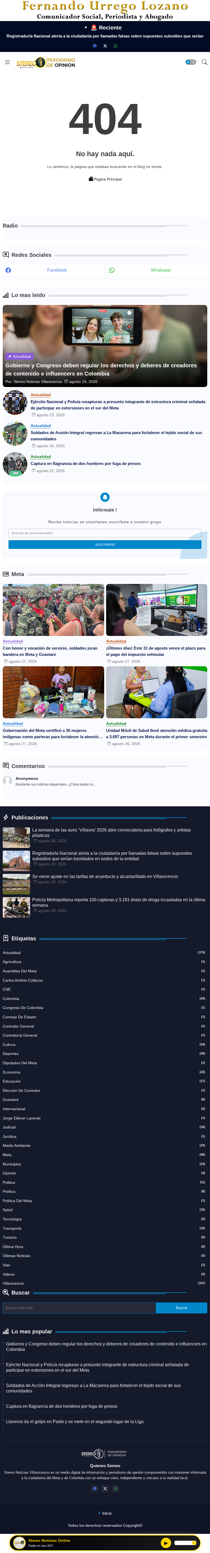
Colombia (104, 998)
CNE (104, 989)
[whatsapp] (115, 46)
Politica (104, 1182)
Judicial (104, 1127)
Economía (104, 1072)
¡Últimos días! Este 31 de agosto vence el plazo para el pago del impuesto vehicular (155, 651)
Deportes (104, 1053)
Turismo (104, 1237)
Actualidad (104, 952)
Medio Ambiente (104, 1145)
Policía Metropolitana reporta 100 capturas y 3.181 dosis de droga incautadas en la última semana (118, 902)
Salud (104, 1210)
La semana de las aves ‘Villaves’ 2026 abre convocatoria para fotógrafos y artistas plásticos (111, 833)
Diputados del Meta (104, 1063)
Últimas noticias (104, 1256)
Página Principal (108, 179)
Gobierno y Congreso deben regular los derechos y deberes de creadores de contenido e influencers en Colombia (106, 1347)
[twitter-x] (105, 46)
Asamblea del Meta (104, 971)
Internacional (104, 1109)
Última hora (104, 1246)
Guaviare (104, 1099)
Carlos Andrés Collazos (104, 980)
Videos (104, 1274)
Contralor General (104, 1026)
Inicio (107, 1513)
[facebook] (94, 46)
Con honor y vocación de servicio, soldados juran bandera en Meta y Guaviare (50, 651)
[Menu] (7, 62)
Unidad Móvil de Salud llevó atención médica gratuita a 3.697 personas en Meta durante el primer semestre (156, 733)
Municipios (104, 1164)
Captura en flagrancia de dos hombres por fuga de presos (86, 463)
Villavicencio (104, 1283)
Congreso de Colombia (104, 1007)
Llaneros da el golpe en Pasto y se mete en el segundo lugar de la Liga (75, 1421)
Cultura (104, 1044)
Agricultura (104, 961)
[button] (190, 62)
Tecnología (104, 1219)
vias (104, 1265)
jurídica (104, 1136)
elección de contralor (104, 1090)
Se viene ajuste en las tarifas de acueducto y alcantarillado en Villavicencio (105, 876)
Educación (104, 1081)
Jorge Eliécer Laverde (104, 1118)
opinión (104, 1173)
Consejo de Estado (104, 1017)
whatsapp (161, 270)
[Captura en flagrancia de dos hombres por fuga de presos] (15, 464)
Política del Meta (104, 1201)
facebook (57, 270)
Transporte (104, 1228)
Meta (104, 1155)
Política (104, 1191)
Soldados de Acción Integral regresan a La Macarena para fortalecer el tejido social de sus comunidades (116, 435)
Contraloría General (104, 1035)
